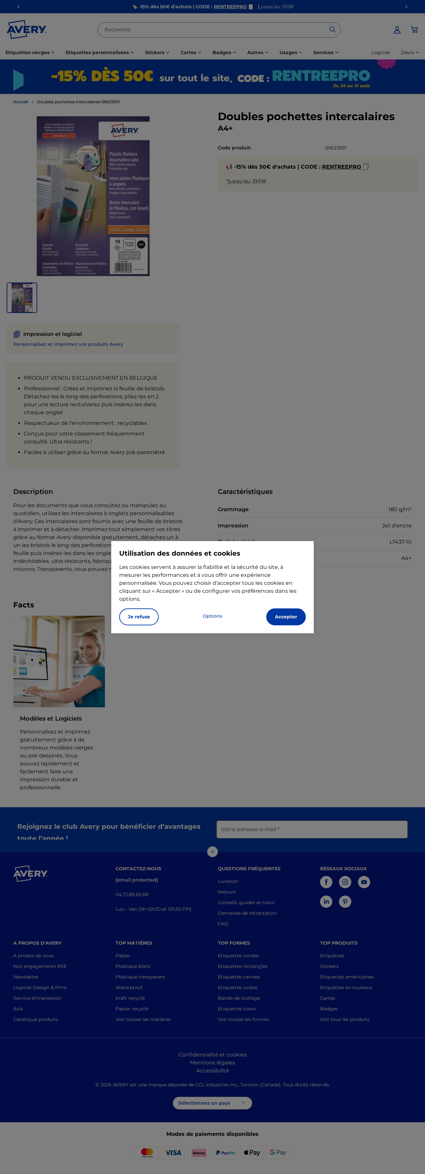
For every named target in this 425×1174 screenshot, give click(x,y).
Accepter (286, 617)
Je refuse (139, 617)
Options (212, 616)
